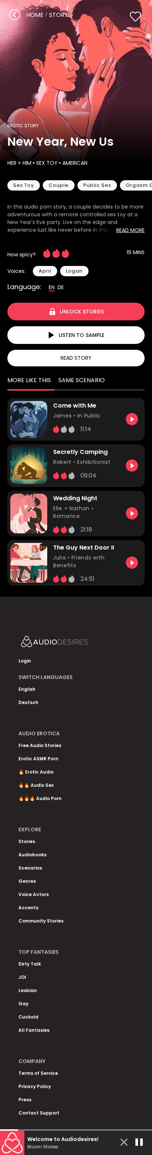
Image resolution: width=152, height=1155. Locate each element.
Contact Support (38, 1113)
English (26, 689)
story (58, 15)
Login (24, 661)
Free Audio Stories (39, 745)
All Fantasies (33, 1030)
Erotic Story (23, 125)
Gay (23, 1004)
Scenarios (30, 868)
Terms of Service (38, 1073)
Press (24, 1100)
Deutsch (28, 702)
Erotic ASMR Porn (38, 759)
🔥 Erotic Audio (35, 772)
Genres (27, 881)
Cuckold (28, 1017)
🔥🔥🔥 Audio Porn (40, 798)
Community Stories (40, 921)
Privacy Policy (34, 1086)
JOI (22, 977)
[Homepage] (73, 643)
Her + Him (19, 163)
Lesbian (27, 990)
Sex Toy (47, 163)
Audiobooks (32, 855)
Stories (26, 841)
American (74, 163)
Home (35, 15)
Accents (28, 908)
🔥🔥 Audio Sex (35, 785)
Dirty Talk (29, 964)
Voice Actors (33, 894)
